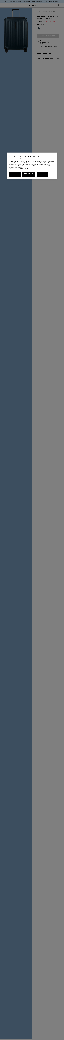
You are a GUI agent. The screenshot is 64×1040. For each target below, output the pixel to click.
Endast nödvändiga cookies (28, 174)
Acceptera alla (15, 174)
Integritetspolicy (25, 168)
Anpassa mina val (42, 174)
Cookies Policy (36, 168)
